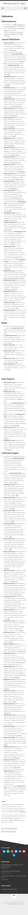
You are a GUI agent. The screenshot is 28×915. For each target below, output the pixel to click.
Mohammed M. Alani (14, 3)
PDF (23, 299)
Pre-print (23, 651)
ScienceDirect (8, 97)
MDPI (8, 74)
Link (17, 308)
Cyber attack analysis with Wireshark (11, 871)
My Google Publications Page (9, 828)
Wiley (16, 258)
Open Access (16, 162)
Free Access (13, 220)
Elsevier (22, 61)
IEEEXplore (13, 50)
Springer (6, 220)
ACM (10, 536)
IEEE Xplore (17, 677)
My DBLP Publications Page (9, 831)
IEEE (16, 482)
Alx (22, 904)
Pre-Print (22, 662)
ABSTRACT (23, 812)
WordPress (13, 904)
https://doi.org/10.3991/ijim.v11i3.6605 (14, 278)
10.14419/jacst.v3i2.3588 (10, 289)
